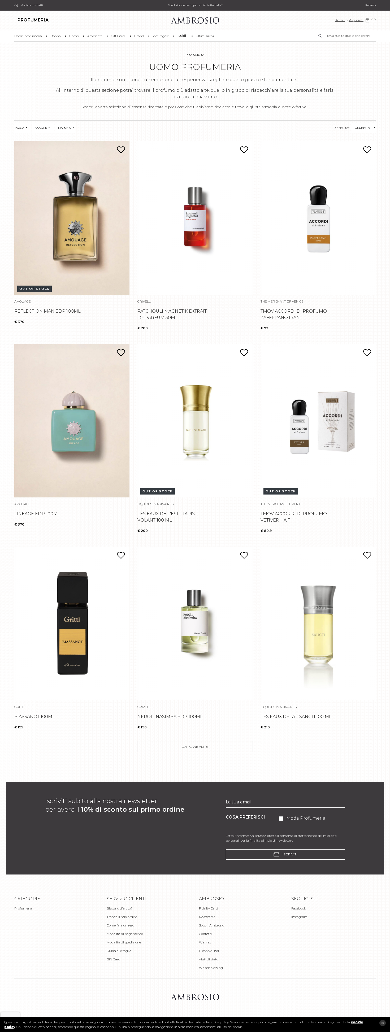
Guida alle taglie (119, 951)
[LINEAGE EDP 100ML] (71, 421)
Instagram (299, 917)
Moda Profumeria (306, 818)
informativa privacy (251, 836)
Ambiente (94, 36)
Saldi (181, 36)
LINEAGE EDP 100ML (37, 513)
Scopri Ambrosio (211, 925)
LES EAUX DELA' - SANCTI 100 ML (296, 716)
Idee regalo (161, 36)
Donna (55, 36)
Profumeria (33, 20)
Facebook (298, 908)
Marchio (65, 127)
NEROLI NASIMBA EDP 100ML (170, 716)
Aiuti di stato (208, 959)
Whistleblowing (211, 968)
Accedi (340, 20)
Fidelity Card (208, 908)
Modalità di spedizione (124, 942)
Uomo (74, 36)
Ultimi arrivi (205, 36)
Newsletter (207, 917)
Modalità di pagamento (125, 934)
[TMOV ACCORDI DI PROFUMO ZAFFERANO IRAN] (318, 218)
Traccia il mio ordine (122, 917)
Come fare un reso (120, 925)
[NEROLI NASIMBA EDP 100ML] (195, 623)
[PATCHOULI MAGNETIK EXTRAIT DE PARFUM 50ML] (195, 218)
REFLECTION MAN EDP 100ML (47, 311)
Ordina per (364, 127)
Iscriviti (290, 854)
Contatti (205, 934)
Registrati (356, 20)
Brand (139, 36)
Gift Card (118, 36)
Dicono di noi (209, 951)
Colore (42, 127)
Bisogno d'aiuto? (120, 908)
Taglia (20, 127)
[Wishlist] (373, 20)
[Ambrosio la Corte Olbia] (195, 20)
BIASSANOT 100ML (34, 716)
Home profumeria (28, 36)
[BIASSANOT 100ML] (71, 623)
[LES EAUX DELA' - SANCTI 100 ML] (318, 623)
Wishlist (205, 942)
